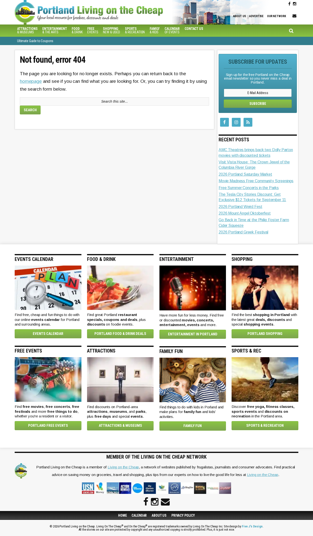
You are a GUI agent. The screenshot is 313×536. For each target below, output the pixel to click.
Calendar (139, 515)
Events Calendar (48, 333)
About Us (239, 16)
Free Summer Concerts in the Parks (249, 188)
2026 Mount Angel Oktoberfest (245, 213)
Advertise (256, 16)
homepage (31, 81)
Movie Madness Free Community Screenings (256, 181)
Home (122, 515)
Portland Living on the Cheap (97, 12)
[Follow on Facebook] (289, 4)
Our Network (276, 16)
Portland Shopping (264, 333)
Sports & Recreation (265, 425)
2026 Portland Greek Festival (243, 232)
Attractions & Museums (120, 425)
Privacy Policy (183, 515)
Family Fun (192, 426)
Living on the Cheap (123, 467)
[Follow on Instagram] (294, 4)
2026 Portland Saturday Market (245, 174)
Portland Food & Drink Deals (120, 333)
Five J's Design (252, 526)
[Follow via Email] (294, 16)
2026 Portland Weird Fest (240, 207)
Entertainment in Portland (192, 334)
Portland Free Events (48, 425)
